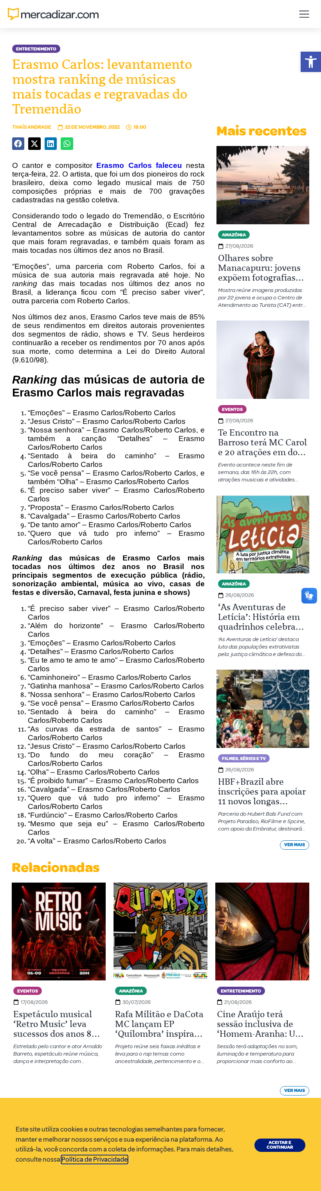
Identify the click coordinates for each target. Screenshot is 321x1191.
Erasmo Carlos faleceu (139, 165)
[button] (311, 62)
